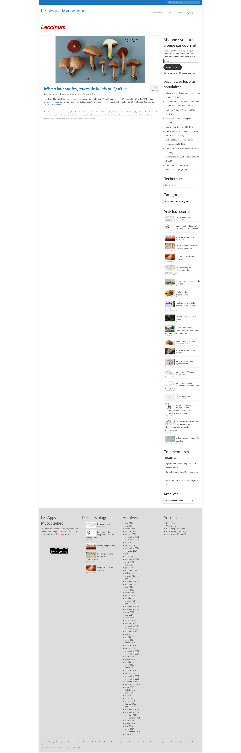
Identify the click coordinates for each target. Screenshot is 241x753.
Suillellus (47, 118)
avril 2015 (129, 698)
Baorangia (67, 112)
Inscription (170, 523)
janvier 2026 (130, 534)
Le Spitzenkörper (183, 218)
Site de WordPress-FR (176, 534)
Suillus (52, 118)
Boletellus (78, 112)
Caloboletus (122, 112)
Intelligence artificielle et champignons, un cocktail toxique (181, 306)
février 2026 (130, 531)
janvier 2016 (130, 673)
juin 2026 (129, 523)
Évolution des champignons (182, 293)
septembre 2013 (132, 732)
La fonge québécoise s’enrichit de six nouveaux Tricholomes (182, 386)
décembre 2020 (132, 581)
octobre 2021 (131, 570)
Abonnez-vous (172, 67)
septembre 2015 (132, 684)
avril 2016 (129, 665)
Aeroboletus (49, 112)
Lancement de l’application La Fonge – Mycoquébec (188, 227)
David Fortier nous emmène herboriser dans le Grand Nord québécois (181, 330)
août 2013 (129, 734)
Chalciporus (130, 112)
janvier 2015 (130, 707)
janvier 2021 (130, 579)
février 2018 (130, 623)
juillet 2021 (130, 573)
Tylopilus (64, 118)
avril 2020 (129, 590)
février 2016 (130, 670)
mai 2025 (129, 542)
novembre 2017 (132, 629)
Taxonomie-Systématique (80, 94)
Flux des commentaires (176, 531)
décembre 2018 (132, 606)
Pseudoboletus (113, 115)
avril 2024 (129, 556)
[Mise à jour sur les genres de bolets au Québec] (100, 59)
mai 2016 (129, 662)
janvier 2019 (130, 604)
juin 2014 (129, 726)
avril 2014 (129, 729)
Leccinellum (79, 115)
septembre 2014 (132, 718)
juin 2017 (129, 634)
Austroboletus (58, 112)
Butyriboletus (113, 112)
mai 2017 (129, 637)
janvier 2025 (130, 545)
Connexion (171, 526)
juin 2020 (129, 587)
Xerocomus (91, 118)
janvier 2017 (130, 648)
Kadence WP (76, 747)
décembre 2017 (132, 626)
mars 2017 (130, 643)
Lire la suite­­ (57, 104)
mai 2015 (129, 695)
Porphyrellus (104, 115)
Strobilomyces (151, 115)
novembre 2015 (132, 679)
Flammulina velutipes (185, 341)
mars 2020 (130, 592)
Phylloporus (95, 115)
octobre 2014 (131, 715)
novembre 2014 (132, 712)
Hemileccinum (65, 115)
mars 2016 (130, 668)
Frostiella (148, 112)
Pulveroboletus (124, 115)
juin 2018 (129, 615)
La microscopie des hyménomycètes (184, 362)
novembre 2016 (132, 654)
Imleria (73, 115)
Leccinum (87, 115)
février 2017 (130, 645)
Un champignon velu (185, 237)
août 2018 (129, 612)
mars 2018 (130, 620)
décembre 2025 (132, 537)
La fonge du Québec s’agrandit (185, 373)
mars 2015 (130, 701)
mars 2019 (130, 601)
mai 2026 (129, 526)
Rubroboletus (142, 115)
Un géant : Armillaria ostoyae (185, 257)
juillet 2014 (130, 723)
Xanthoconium (72, 118)
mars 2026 (130, 529)
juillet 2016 (130, 659)
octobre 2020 (131, 584)
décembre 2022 (132, 559)
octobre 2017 (131, 631)
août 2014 (129, 720)
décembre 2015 (132, 676)
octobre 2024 (131, 551)
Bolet (72, 112)
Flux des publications (175, 529)
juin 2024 (129, 554)
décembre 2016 (132, 651)
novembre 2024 (132, 548)
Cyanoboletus (139, 112)
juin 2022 (129, 565)
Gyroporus (52, 115)
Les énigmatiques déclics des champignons (187, 246)
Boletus (93, 112)
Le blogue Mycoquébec (64, 10)
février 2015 (130, 704)
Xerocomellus (82, 118)
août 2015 (129, 687)
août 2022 (129, 562)
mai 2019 (129, 598)
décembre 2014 (132, 709)
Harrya (58, 115)
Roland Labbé (52, 94)
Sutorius (58, 118)
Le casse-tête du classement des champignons (178, 270)
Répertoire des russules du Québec (188, 282)
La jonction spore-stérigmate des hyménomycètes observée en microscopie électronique (178, 409)
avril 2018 (129, 618)
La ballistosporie (183, 396)
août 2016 (129, 656)
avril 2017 (129, 640)
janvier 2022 (130, 567)
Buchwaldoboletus (102, 112)
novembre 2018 (132, 609)
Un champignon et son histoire (186, 351)
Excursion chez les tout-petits (186, 318)
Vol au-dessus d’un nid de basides (187, 439)
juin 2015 (129, 693)
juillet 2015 (130, 690)
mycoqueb (170, 463)
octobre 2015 (131, 682)
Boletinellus (86, 112)
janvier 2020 (130, 595)
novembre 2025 (132, 540)
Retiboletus (133, 115)
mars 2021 (130, 576)
